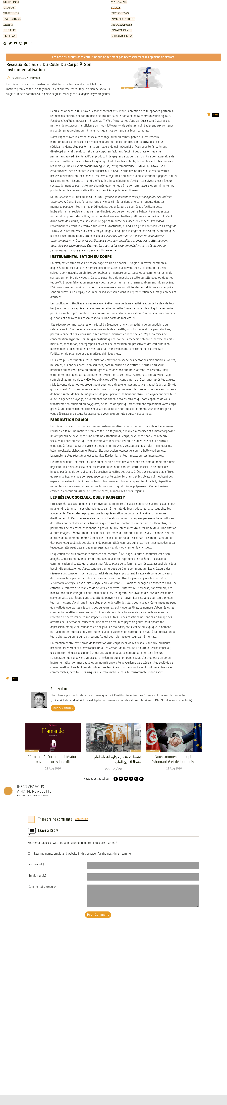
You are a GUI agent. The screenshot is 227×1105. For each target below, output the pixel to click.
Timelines (10, 13)
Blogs (115, 7)
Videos (9, 7)
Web (14, 679)
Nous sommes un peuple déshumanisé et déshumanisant (174, 759)
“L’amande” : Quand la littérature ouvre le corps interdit (53, 759)
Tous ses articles (63, 708)
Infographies (121, 24)
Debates (9, 30)
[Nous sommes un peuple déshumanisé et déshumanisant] (174, 737)
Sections (10, 2)
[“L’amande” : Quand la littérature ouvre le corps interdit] (53, 737)
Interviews (119, 13)
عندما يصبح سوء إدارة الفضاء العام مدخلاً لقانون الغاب (117, 759)
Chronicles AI (121, 36)
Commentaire (42, 886)
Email (37, 875)
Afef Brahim (34, 78)
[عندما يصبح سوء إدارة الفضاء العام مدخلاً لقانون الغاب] (113, 737)
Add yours (81, 819)
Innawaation (120, 30)
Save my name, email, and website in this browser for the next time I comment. (84, 853)
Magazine (118, 2)
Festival (9, 36)
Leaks (7, 24)
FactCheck (11, 19)
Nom (36, 864)
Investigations (122, 19)
